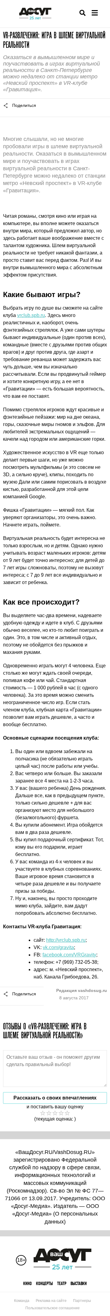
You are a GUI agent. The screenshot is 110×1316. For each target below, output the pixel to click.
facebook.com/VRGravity (69, 954)
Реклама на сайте (51, 1301)
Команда (21, 1301)
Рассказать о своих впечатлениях (55, 1097)
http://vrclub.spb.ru (66, 940)
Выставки (79, 1283)
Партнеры (82, 1301)
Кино (27, 1283)
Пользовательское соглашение (52, 1308)
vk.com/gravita (58, 947)
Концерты (44, 1283)
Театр (61, 1283)
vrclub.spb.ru (31, 315)
